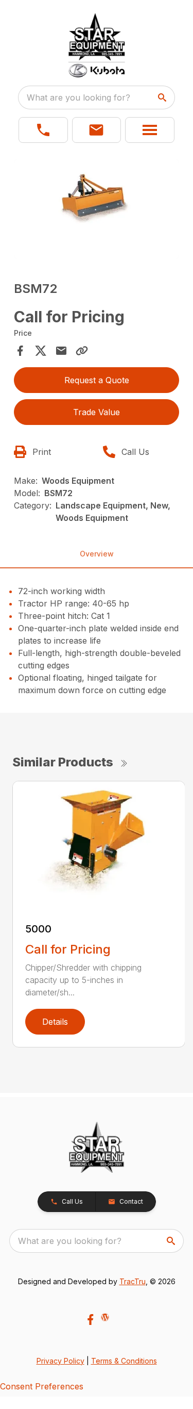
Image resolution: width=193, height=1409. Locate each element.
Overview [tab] (97, 553)
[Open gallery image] (97, 209)
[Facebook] (90, 1319)
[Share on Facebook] (20, 351)
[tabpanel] (97, 210)
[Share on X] (40, 351)
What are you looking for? (78, 97)
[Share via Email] (61, 351)
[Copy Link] (82, 351)
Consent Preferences (41, 1386)
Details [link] (55, 1022)
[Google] (105, 1317)
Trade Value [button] (96, 412)
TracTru (132, 1281)
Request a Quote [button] (96, 380)
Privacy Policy (60, 1360)
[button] (43, 130)
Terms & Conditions (124, 1360)
